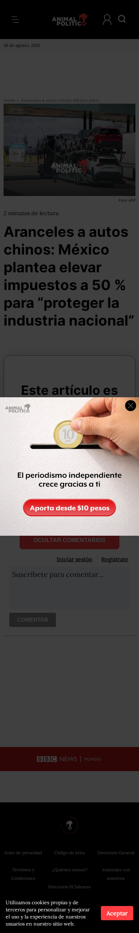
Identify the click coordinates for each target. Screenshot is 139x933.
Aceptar (117, 913)
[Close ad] (130, 405)
